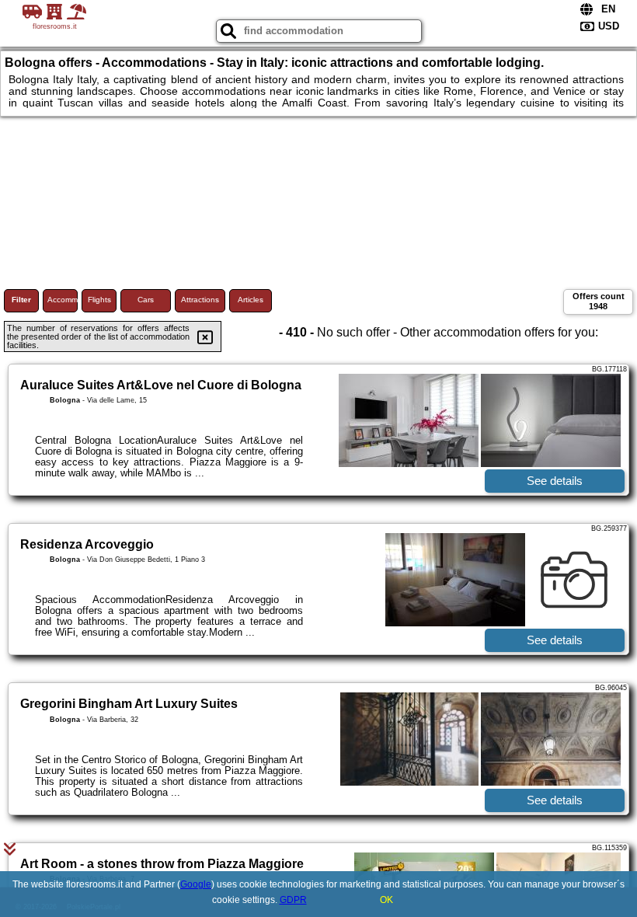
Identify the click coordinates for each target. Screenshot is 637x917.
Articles (250, 299)
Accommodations (62, 299)
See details (555, 480)
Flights (99, 299)
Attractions (200, 299)
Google (195, 884)
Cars (145, 299)
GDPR (293, 899)
